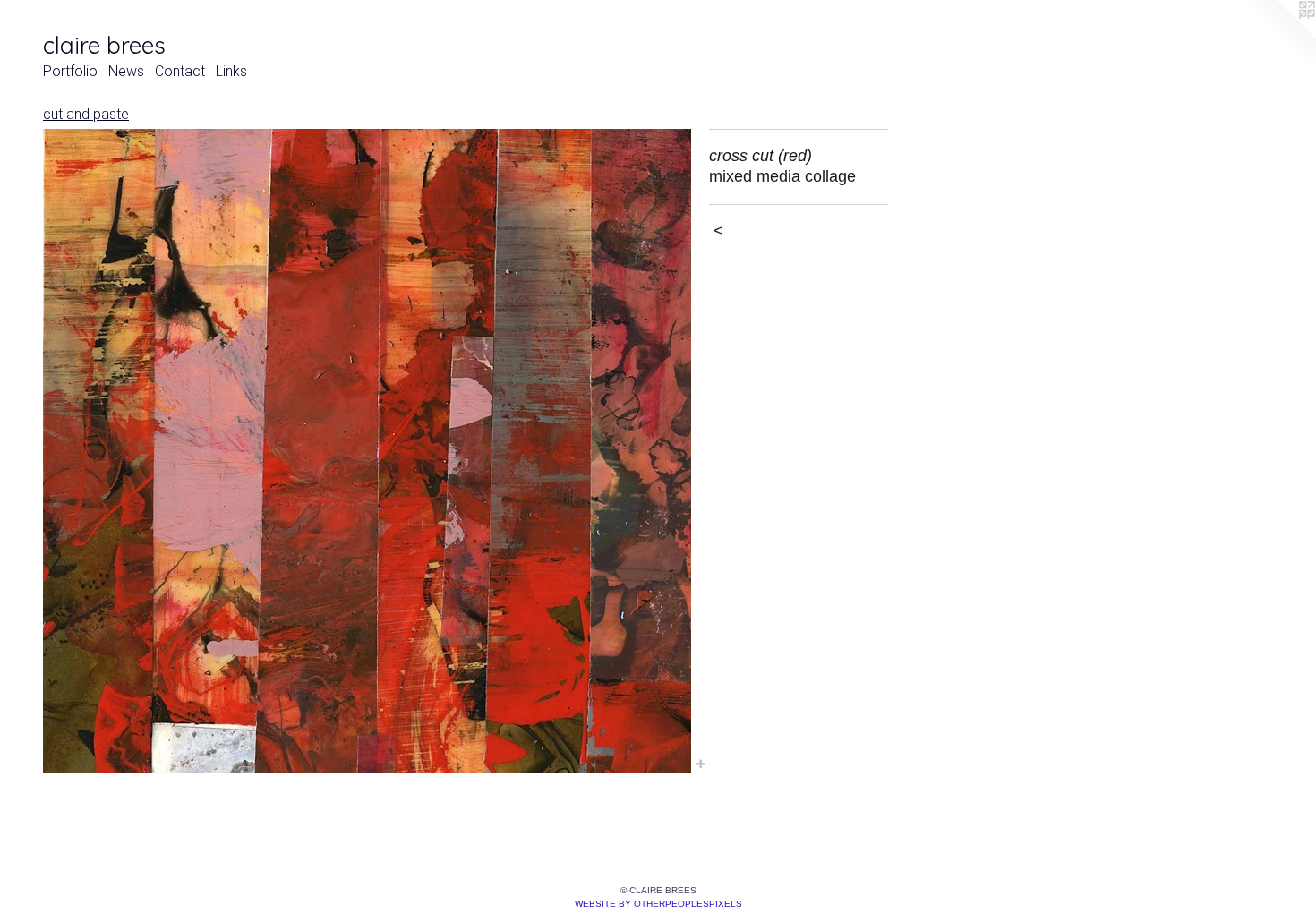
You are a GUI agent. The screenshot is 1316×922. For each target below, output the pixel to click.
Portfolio (70, 71)
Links (231, 71)
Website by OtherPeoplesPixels (658, 904)
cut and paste (86, 114)
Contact (180, 71)
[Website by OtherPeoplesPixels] (1280, 36)
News (126, 71)
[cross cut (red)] (367, 451)
